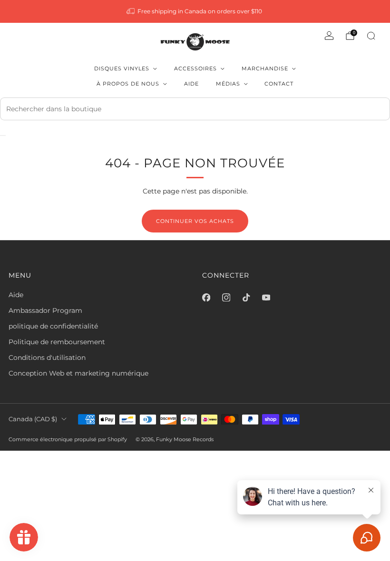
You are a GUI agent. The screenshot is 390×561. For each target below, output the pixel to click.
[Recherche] (371, 35)
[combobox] (195, 108)
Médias (228, 83)
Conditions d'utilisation (47, 357)
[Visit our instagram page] (226, 298)
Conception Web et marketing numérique (78, 373)
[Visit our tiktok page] (246, 298)
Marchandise (265, 68)
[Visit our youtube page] (266, 298)
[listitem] (195, 11)
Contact (278, 83)
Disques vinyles (121, 68)
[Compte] (329, 35)
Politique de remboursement (57, 342)
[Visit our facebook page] (206, 298)
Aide (191, 83)
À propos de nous (128, 83)
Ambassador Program (45, 310)
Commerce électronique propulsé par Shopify (68, 439)
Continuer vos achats (195, 221)
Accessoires (195, 68)
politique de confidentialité (53, 326)
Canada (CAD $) (33, 419)
